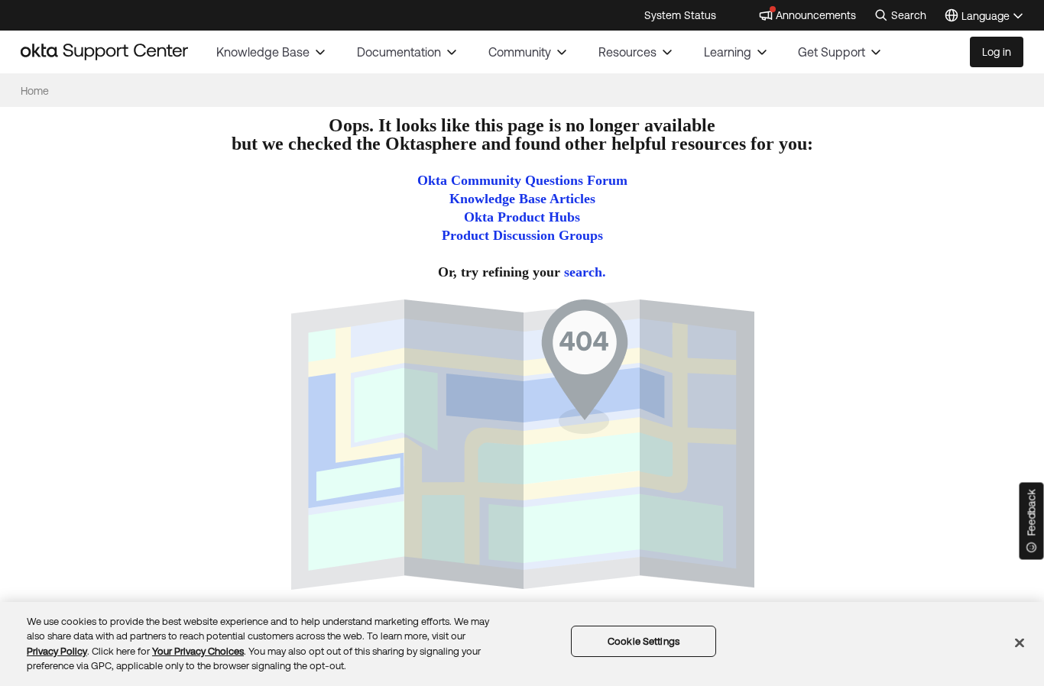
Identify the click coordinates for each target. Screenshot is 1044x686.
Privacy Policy (57, 651)
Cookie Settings (643, 641)
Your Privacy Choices (198, 651)
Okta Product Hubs (522, 217)
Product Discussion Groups (522, 235)
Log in (996, 52)
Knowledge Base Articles (522, 198)
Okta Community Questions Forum (522, 180)
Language (992, 17)
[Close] (1019, 642)
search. (585, 272)
